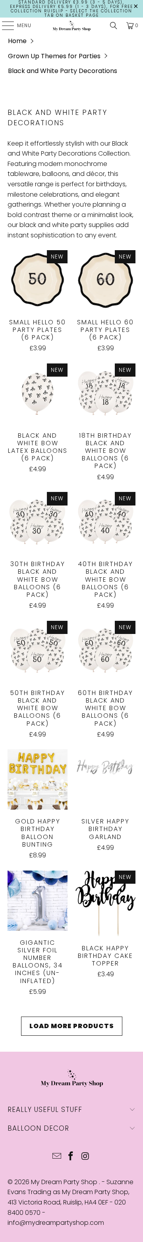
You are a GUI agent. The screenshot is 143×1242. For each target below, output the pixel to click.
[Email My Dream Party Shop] (57, 1156)
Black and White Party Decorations (62, 70)
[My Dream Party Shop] (71, 26)
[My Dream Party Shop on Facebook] (71, 1156)
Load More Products (71, 1026)
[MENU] (4, 26)
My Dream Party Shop (65, 1182)
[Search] (113, 26)
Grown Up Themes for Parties (54, 56)
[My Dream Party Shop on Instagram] (85, 1156)
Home (17, 40)
